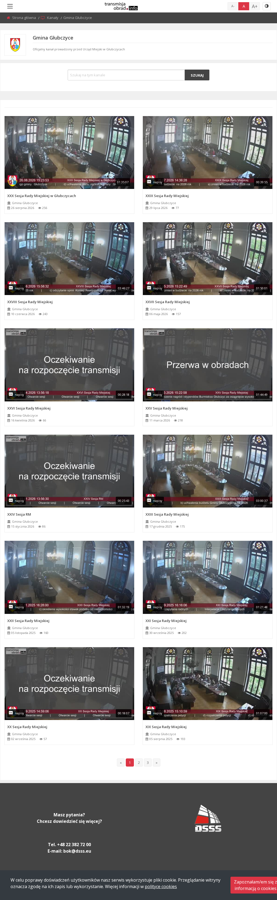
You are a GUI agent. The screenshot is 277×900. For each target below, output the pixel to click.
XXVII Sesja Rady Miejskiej (168, 301)
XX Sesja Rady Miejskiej (27, 726)
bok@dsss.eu (77, 851)
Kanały (53, 17)
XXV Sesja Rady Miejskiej (167, 408)
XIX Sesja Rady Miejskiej (166, 726)
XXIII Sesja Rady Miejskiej (167, 514)
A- (233, 6)
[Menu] (10, 6)
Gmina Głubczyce (25, 203)
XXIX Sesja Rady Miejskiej (167, 195)
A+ (255, 6)
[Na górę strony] (259, 866)
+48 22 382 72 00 (74, 844)
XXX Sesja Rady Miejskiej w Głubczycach (41, 195)
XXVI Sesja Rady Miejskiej (29, 408)
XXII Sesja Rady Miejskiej (28, 620)
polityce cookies (161, 886)
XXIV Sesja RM (19, 514)
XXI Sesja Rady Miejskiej (166, 620)
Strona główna (24, 17)
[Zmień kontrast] (267, 6)
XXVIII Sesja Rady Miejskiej (30, 301)
